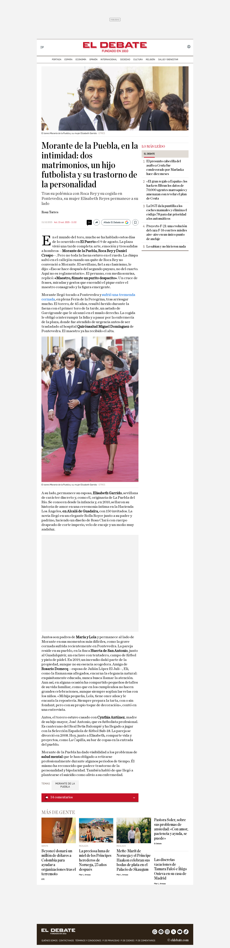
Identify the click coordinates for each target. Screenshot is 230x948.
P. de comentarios (145, 940)
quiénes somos (49, 940)
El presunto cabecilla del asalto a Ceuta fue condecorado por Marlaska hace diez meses (165, 167)
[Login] (189, 47)
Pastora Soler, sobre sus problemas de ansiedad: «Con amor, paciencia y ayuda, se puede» (171, 829)
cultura (138, 59)
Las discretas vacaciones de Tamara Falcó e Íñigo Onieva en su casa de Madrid (170, 869)
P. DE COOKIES (127, 940)
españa (68, 59)
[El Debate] (115, 45)
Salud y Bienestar (168, 59)
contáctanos (66, 940)
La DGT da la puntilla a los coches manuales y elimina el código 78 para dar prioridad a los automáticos (166, 212)
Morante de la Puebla (65, 785)
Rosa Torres (49, 212)
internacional (109, 59)
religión (150, 59)
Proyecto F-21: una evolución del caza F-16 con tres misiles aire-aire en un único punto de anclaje (166, 232)
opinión (93, 59)
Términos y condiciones (88, 940)
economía (81, 59)
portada (56, 59)
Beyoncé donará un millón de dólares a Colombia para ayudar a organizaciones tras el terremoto (58, 862)
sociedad (125, 59)
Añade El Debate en (114, 222)
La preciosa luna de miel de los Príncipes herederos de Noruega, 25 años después (95, 860)
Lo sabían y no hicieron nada (166, 246)
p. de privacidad (110, 940)
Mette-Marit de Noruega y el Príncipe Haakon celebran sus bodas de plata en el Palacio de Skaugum (134, 860)
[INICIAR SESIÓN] (189, 47)
